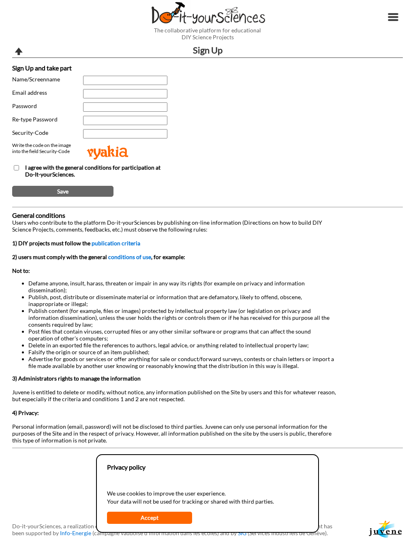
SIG (242, 533)
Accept (149, 517)
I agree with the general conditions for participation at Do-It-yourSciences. (92, 171)
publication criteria (116, 243)
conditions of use (129, 256)
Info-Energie (75, 533)
